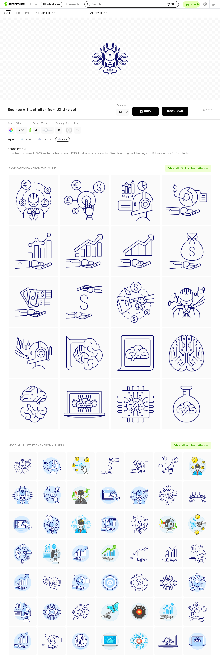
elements (73, 4)
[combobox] (125, 4)
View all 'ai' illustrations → (191, 445)
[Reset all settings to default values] (77, 130)
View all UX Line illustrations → (188, 168)
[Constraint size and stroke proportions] (29, 127)
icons (34, 4)
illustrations (52, 4)
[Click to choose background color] (69, 130)
